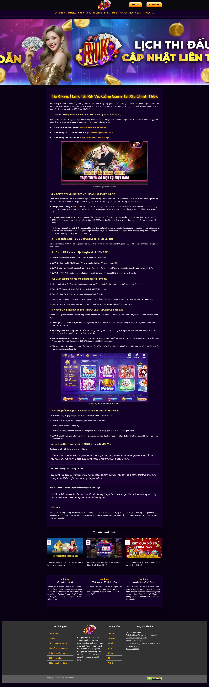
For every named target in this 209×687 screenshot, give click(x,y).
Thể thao (97, 13)
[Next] (202, 52)
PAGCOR (76, 206)
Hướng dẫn (135, 13)
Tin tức (123, 13)
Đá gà (107, 13)
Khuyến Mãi (148, 13)
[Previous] (7, 52)
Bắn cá (115, 13)
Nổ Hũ (81, 13)
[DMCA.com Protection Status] (154, 678)
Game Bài (72, 13)
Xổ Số (88, 13)
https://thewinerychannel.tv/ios (99, 132)
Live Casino (60, 13)
